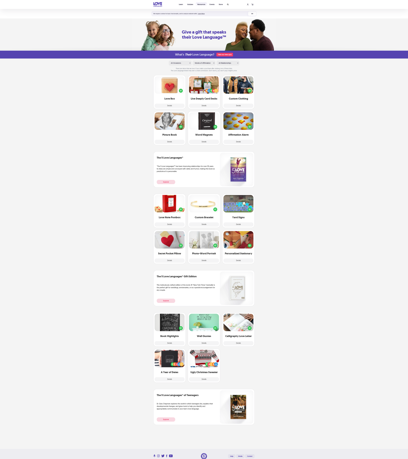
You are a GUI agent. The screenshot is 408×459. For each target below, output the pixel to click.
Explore (166, 182)
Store (221, 4)
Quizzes (190, 4)
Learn (181, 4)
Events (212, 4)
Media (240, 456)
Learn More (201, 14)
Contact (249, 456)
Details (169, 106)
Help (231, 456)
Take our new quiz (225, 54)
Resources (201, 4)
